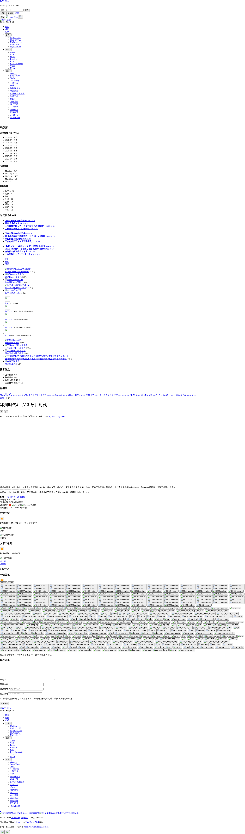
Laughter (13, 59)
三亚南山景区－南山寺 (15, 348)
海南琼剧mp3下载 (13, 282)
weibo (11, 583)
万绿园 (27, 395)
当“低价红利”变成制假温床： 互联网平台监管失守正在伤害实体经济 (36, 359)
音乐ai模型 (15, 118)
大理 (80, 395)
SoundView (15, 76)
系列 (168, 395)
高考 (195, 395)
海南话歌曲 (140, 395)
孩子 (92, 395)
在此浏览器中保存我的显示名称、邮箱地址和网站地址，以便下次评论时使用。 (39, 698)
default (3, 583)
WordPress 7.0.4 (32, 822)
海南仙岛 (14, 109)
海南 (132, 394)
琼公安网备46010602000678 (26, 813)
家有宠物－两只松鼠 (14, 353)
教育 (107, 395)
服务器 (124, 395)
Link (12, 61)
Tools (12, 78)
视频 (184, 395)
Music (12, 68)
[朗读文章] (5, 411)
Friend (12, 57)
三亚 (32, 395)
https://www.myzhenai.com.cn (36, 827)
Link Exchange (16, 63)
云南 (49, 395)
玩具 (150, 395)
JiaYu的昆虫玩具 (12, 293)
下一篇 (3, 563)
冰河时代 (21, 497)
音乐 (191, 395)
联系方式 (5, 689)
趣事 (188, 395)
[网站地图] (0, 122)
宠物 (95, 395)
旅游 (116, 395)
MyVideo (61, 416)
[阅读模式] (7, 411)
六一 (72, 395)
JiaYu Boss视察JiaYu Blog (16, 288)
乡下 (44, 395)
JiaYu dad (9, 311)
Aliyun (17, 822)
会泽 (53, 395)
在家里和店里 (11, 364)
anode (7, 335)
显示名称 (5, 684)
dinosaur (13, 73)
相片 (158, 395)
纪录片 (173, 395)
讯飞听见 (14, 115)
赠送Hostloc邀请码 (13, 277)
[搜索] (20, 16)
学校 (88, 395)
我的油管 (14, 101)
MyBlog (52, 416)
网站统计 (76, 813)
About (12, 52)
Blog (2, 395)
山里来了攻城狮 (17, 93)
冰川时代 (11, 497)
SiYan (22, 395)
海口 (146, 395)
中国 (40, 395)
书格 (12, 85)
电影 (154, 395)
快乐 (99, 395)
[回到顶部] (2, 832)
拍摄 (103, 395)
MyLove (24, 818)
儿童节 (65, 395)
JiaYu (8, 394)
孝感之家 (14, 91)
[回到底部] (7, 832)
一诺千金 (14, 83)
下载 (36, 395)
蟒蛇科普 (14, 112)
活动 (127, 395)
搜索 (26, 10)
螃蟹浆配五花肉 (12, 343)
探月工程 (14, 104)
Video (12, 66)
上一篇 (3, 561)
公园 (69, 395)
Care (12, 54)
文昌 (111, 395)
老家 (180, 395)
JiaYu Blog (4, 1)
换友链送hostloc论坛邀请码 (17, 272)
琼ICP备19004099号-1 (62, 813)
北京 (77, 395)
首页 (2, 398)
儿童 (60, 395)
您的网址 (4, 694)
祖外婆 (163, 395)
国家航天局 (15, 88)
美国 (177, 395)
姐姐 (83, 395)
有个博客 (14, 107)
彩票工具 (14, 96)
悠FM (12, 99)
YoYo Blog (14, 80)
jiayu (7, 303)
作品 (57, 395)
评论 (3, 679)
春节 (119, 395)
